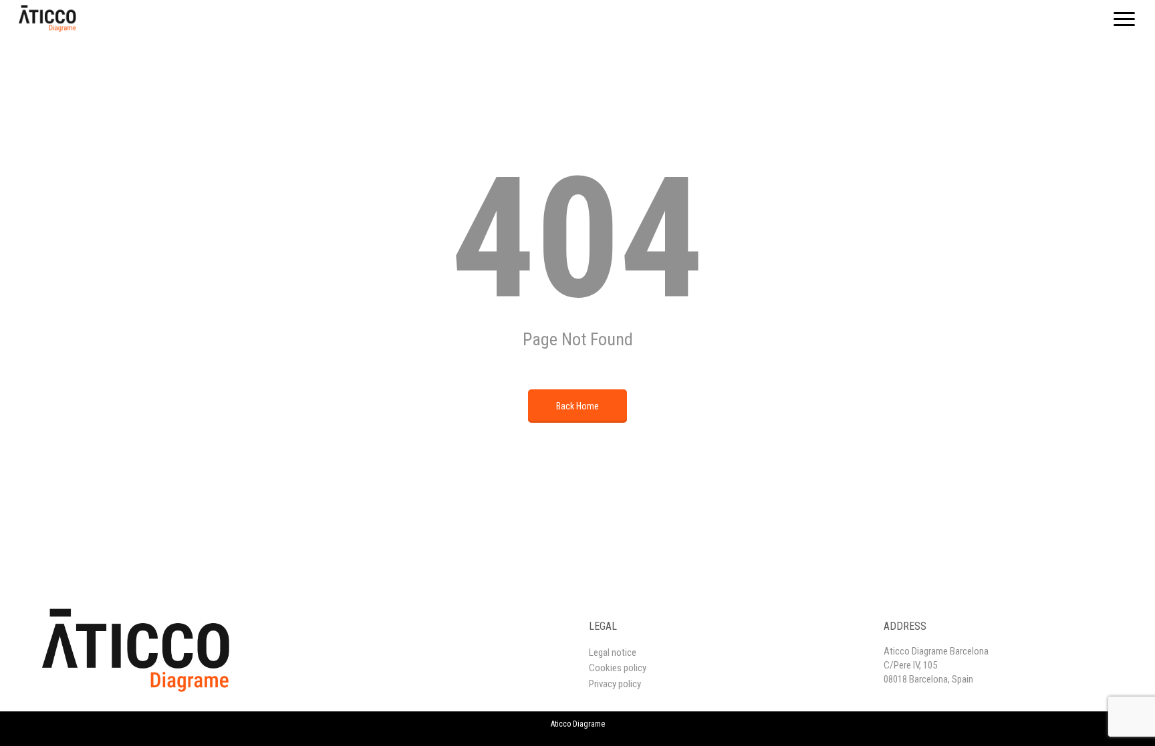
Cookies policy (617, 668)
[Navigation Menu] (1125, 18)
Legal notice (612, 652)
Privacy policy (615, 684)
